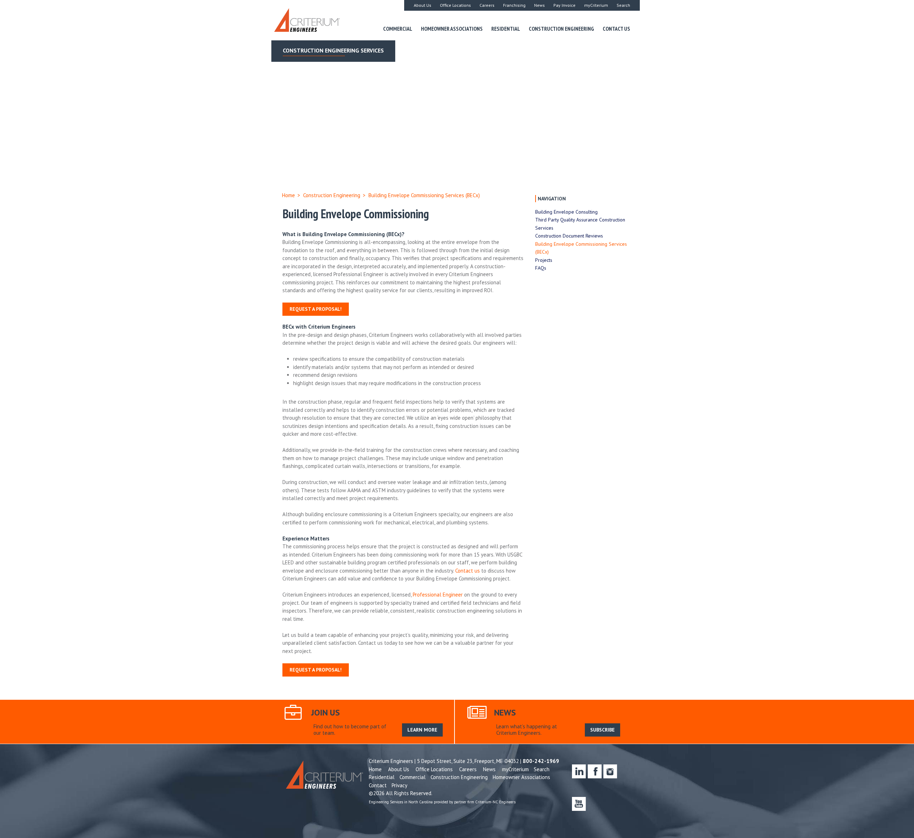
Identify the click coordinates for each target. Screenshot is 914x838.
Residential (505, 28)
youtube (579, 804)
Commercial (397, 28)
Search (623, 5)
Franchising (514, 5)
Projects (543, 260)
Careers (486, 5)
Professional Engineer (438, 594)
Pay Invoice (564, 5)
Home (288, 195)
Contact (378, 785)
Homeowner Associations (452, 28)
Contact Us (616, 28)
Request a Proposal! (316, 309)
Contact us (467, 570)
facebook (595, 771)
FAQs (540, 268)
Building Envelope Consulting (566, 212)
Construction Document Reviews (569, 236)
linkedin (579, 771)
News (539, 5)
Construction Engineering (561, 28)
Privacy (399, 785)
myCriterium (596, 5)
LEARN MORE (422, 730)
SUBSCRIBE (602, 730)
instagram (610, 771)
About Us (422, 5)
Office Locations (455, 5)
